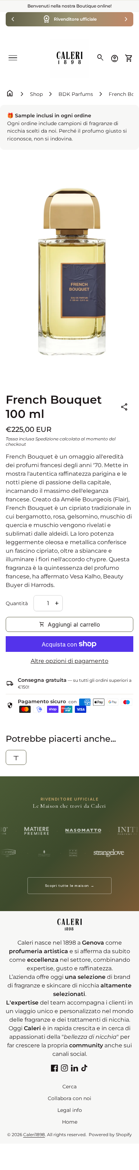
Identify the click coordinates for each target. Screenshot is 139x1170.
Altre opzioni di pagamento (69, 661)
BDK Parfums (75, 94)
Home (69, 1122)
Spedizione (46, 438)
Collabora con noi (69, 1098)
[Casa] (69, 58)
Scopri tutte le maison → (69, 885)
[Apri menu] (13, 58)
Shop (36, 94)
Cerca (69, 1086)
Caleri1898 (34, 1134)
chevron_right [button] (126, 19)
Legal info (69, 1110)
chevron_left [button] (13, 19)
